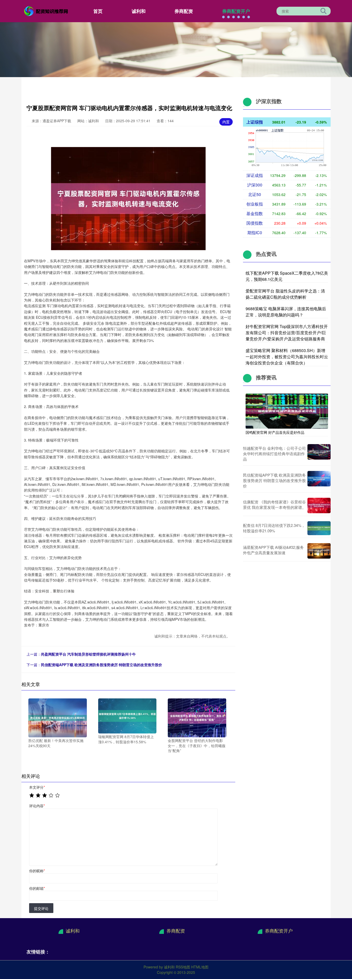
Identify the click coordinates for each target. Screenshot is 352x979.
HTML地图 (199, 966)
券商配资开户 (236, 11)
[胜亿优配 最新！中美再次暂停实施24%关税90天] (57, 717)
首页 (98, 11)
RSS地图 (183, 966)
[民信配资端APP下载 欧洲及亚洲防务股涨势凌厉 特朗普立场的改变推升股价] (319, 480)
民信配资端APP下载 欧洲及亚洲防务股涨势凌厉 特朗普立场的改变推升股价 (101, 664)
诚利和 (139, 11)
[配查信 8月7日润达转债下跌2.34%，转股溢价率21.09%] (319, 528)
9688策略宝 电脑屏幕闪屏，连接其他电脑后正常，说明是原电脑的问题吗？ (286, 312)
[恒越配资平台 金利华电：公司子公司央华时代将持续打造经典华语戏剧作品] (319, 453)
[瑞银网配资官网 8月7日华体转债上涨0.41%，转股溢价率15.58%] (127, 715)
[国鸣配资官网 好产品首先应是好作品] (287, 410)
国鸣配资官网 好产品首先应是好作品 (275, 432)
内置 (226, 121)
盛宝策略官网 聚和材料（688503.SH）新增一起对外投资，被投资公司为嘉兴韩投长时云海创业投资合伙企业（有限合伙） (287, 356)
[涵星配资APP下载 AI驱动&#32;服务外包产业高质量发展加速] (319, 551)
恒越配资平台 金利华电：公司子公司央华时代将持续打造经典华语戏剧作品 (274, 453)
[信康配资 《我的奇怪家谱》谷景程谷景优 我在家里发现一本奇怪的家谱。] (319, 505)
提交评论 (41, 908)
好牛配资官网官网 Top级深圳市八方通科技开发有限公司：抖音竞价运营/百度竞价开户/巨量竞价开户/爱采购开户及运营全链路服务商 (287, 332)
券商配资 (183, 11)
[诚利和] (46, 10)
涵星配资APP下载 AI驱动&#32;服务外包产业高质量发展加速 (273, 549)
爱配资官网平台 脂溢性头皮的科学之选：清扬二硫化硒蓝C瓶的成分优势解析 (285, 294)
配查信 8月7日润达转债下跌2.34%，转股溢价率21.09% (274, 528)
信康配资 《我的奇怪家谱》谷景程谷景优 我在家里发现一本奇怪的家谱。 (274, 504)
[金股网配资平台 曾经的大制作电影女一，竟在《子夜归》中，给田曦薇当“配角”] (197, 717)
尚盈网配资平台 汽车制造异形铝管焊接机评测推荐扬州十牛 (88, 654)
